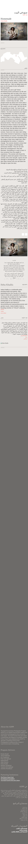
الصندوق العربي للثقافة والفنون (19, 831)
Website (2, 309)
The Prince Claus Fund (7, 777)
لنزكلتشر (25, 338)
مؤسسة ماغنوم (23, 830)
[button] (23, 234)
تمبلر (26, 337)
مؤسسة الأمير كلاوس (21, 828)
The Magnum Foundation (8, 778)
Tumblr (2, 311)
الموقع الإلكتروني (24, 335)
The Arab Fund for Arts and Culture (10, 780)
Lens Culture (3, 313)
